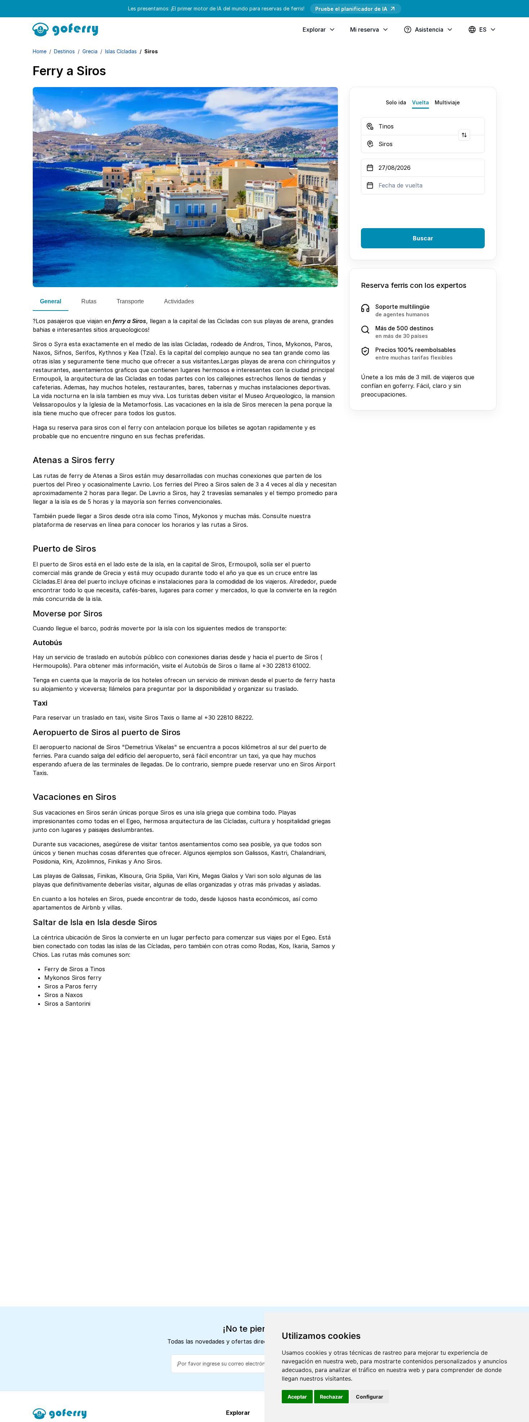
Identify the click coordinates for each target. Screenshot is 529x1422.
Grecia (90, 51)
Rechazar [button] (331, 1397)
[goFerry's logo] (68, 28)
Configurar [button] (369, 1397)
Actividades (179, 301)
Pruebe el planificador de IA (351, 9)
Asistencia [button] (429, 29)
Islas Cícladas (121, 51)
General (50, 301)
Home (39, 51)
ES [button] (483, 29)
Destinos (64, 51)
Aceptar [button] (297, 1397)
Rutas (88, 301)
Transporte (130, 301)
